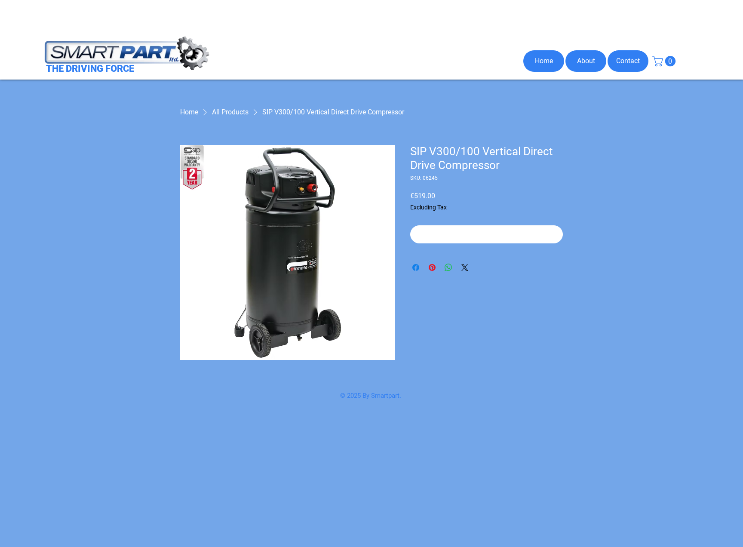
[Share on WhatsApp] (448, 267)
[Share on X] (465, 267)
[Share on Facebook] (416, 267)
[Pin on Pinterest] (432, 267)
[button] (665, 61)
